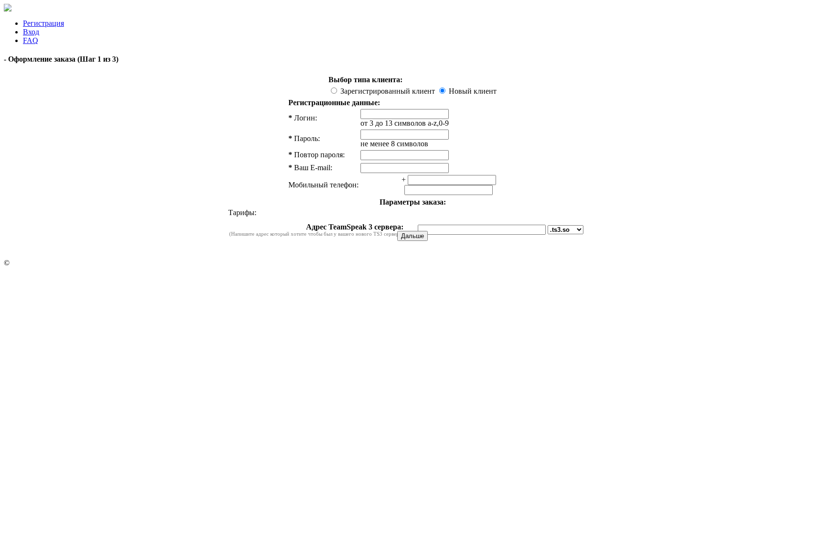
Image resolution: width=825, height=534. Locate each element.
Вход (31, 32)
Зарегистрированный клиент (387, 91)
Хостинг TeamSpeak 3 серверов (62, 263)
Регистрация (43, 23)
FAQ (30, 40)
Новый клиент (472, 91)
